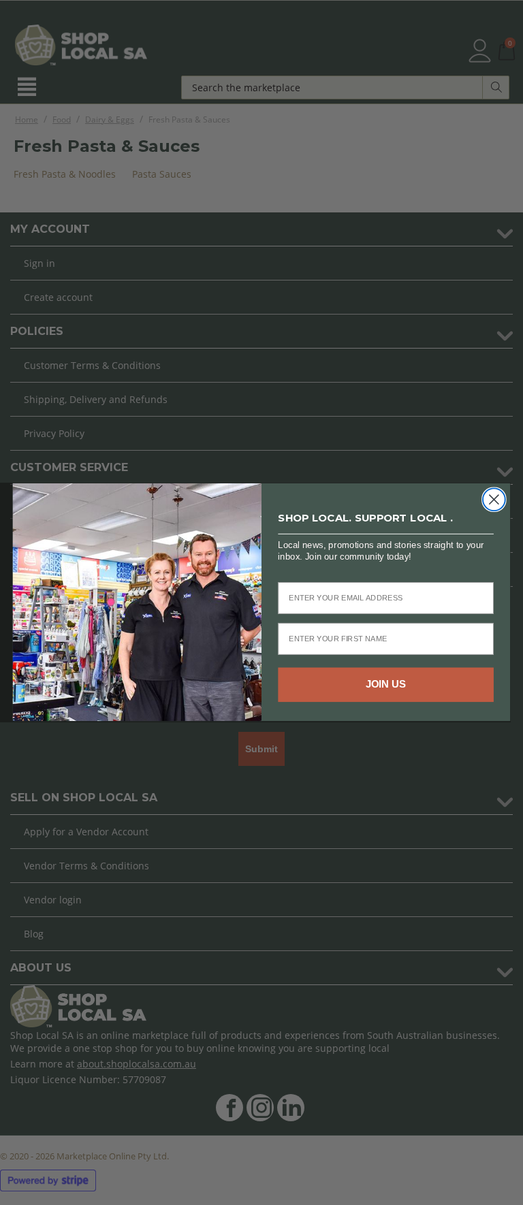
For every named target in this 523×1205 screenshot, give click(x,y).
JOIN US (386, 684)
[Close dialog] (494, 500)
